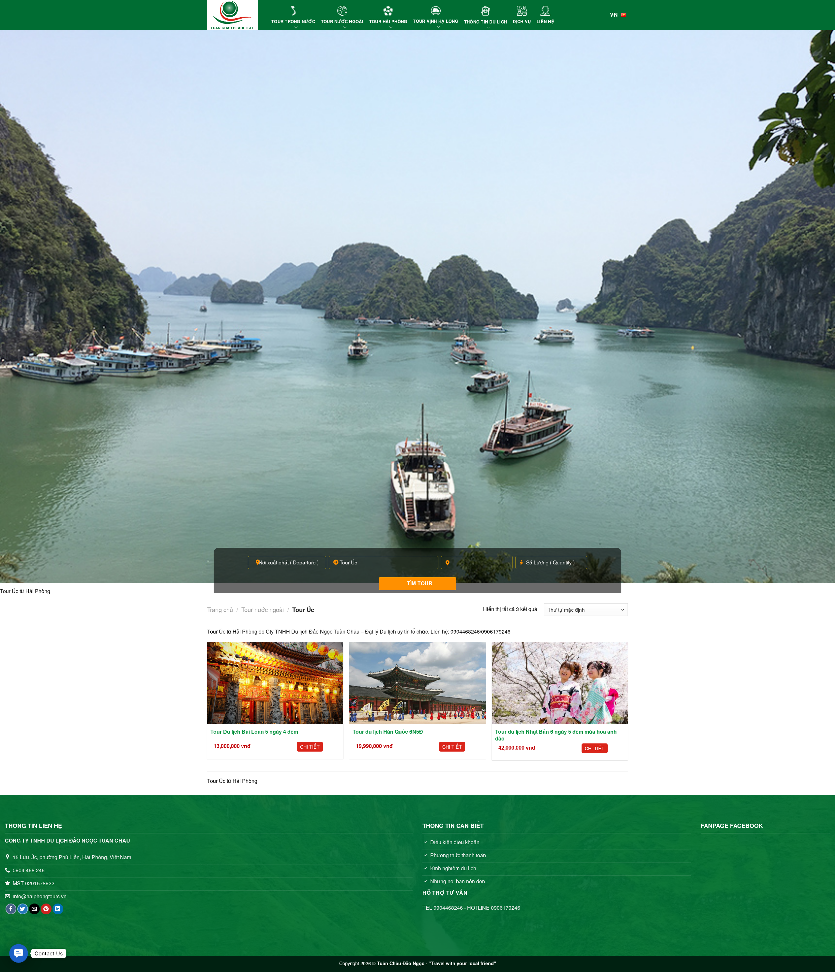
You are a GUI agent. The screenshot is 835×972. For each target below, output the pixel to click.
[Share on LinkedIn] (58, 909)
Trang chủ (220, 609)
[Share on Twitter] (22, 909)
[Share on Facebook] (11, 909)
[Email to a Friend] (34, 909)
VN (614, 14)
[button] (18, 953)
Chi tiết (310, 746)
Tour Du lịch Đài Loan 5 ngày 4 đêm (254, 731)
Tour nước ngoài (262, 609)
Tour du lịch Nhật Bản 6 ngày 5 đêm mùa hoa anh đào (556, 735)
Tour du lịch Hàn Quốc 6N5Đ (388, 731)
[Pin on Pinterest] (46, 909)
